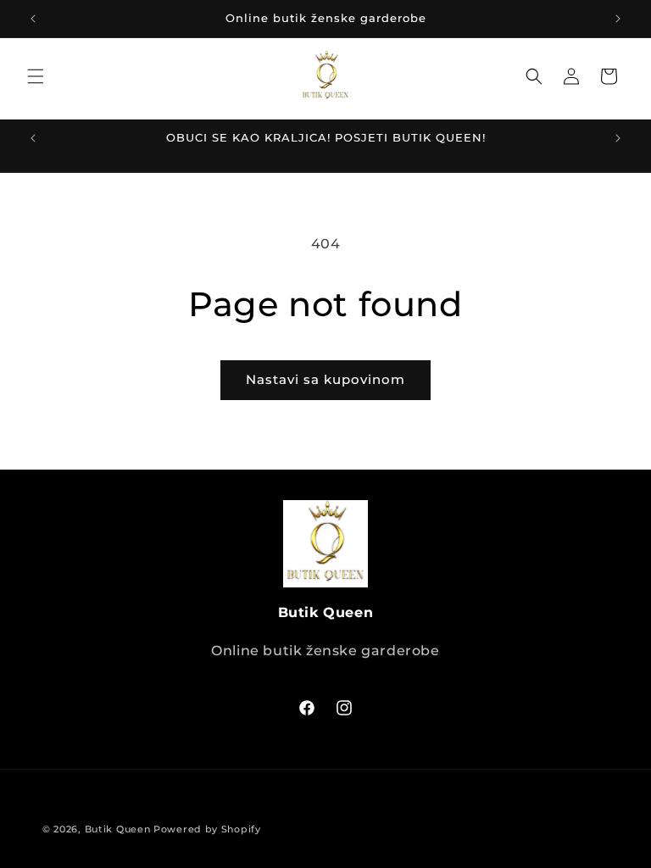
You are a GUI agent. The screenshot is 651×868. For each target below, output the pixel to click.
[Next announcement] (618, 18)
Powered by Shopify (207, 829)
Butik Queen (118, 829)
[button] (35, 76)
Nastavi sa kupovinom (325, 379)
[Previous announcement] (33, 18)
